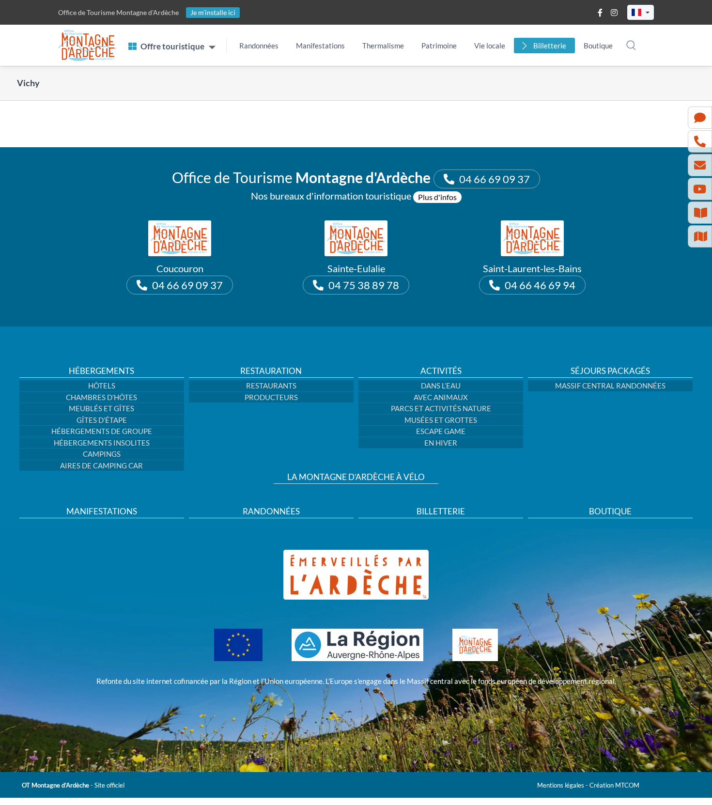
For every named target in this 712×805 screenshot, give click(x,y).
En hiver (440, 442)
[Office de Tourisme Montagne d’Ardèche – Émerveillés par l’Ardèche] (356, 553)
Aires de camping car (101, 465)
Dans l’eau (441, 385)
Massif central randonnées (610, 385)
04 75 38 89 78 (363, 285)
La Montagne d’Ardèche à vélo (356, 477)
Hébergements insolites (102, 442)
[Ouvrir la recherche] (631, 45)
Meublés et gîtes (101, 408)
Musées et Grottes (440, 420)
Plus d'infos (437, 196)
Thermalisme (383, 45)
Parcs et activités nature (441, 408)
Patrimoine (439, 45)
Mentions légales (560, 785)
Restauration (271, 371)
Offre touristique (172, 46)
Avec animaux (441, 397)
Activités (441, 371)
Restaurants (271, 385)
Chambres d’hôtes (101, 397)
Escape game (440, 431)
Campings (102, 453)
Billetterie (549, 45)
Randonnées (259, 45)
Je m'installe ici (212, 12)
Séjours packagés (610, 371)
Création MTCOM (614, 785)
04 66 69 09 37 (494, 179)
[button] (640, 12)
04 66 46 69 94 (540, 285)
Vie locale (489, 45)
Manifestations (320, 45)
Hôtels (101, 385)
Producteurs (271, 397)
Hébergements (101, 371)
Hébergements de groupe (101, 431)
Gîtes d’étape (102, 420)
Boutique (598, 45)
